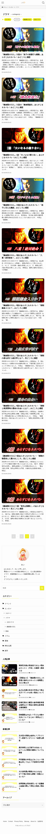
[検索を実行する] (42, 588)
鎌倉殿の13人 (27, 19)
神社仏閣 (8, 646)
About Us (33, 821)
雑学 (6, 651)
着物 (6, 641)
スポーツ (8, 613)
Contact (10, 821)
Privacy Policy (18, 821)
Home (5, 821)
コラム (7, 636)
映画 (7, 631)
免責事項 (40, 821)
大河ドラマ (37, 19)
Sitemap (26, 821)
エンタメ (7, 19)
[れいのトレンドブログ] (23, 2)
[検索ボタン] (43, 2)
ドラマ (8, 618)
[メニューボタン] (2, 2)
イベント (8, 604)
